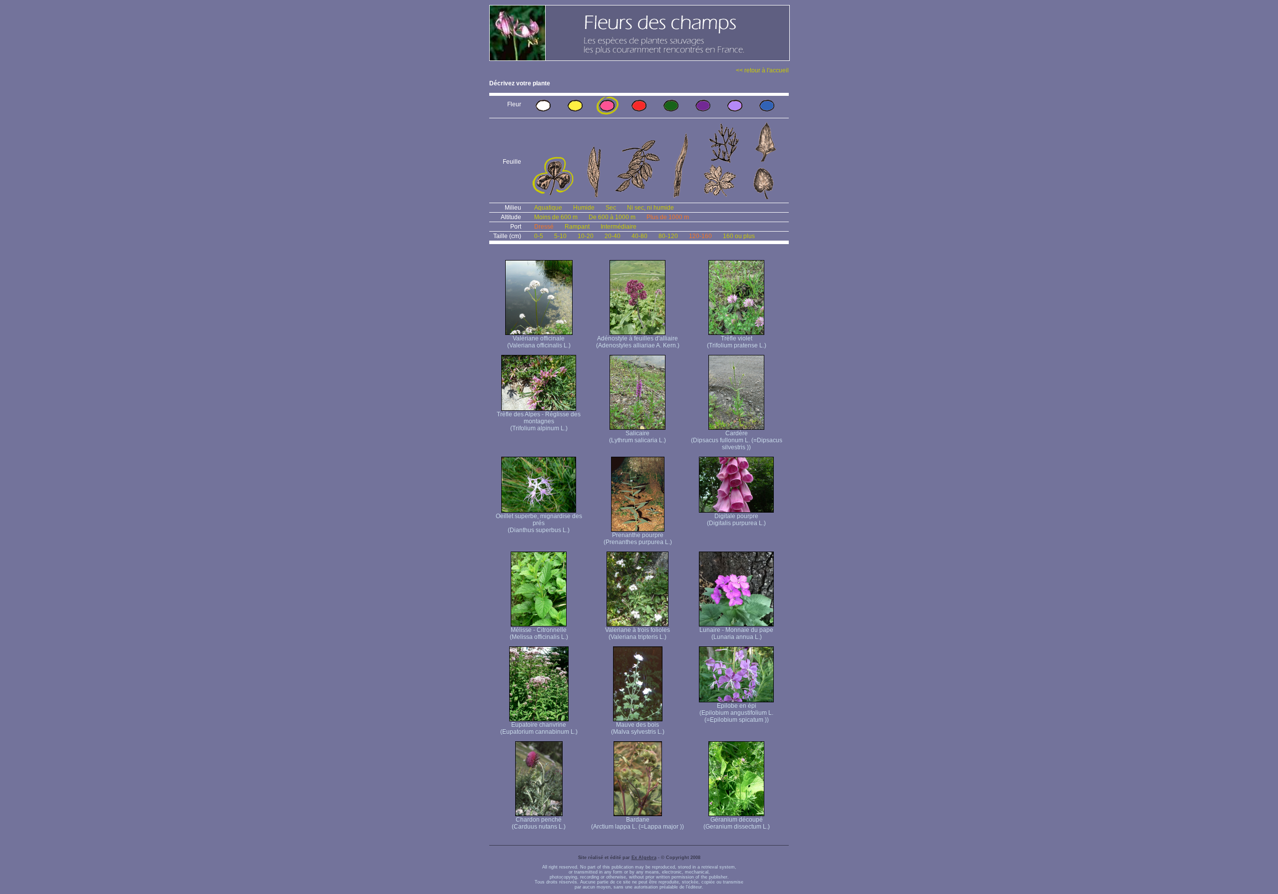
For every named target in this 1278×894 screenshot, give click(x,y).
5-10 (560, 236)
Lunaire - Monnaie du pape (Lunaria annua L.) (736, 633)
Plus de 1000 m (667, 217)
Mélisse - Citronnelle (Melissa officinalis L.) (539, 633)
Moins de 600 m (556, 217)
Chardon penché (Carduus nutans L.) (539, 823)
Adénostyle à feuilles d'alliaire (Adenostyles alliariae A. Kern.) (637, 342)
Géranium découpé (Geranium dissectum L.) (736, 823)
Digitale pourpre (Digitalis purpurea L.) (736, 520)
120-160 (700, 236)
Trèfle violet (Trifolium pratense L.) (736, 342)
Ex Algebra (644, 857)
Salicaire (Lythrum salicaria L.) (637, 437)
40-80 (639, 236)
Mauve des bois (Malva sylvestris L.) (637, 728)
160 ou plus (739, 236)
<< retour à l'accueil (762, 70)
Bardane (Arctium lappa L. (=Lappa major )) (637, 823)
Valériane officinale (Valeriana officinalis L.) (539, 342)
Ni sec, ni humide (650, 207)
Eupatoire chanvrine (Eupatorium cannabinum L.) (539, 728)
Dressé (544, 226)
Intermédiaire (619, 226)
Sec (611, 207)
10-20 (586, 236)
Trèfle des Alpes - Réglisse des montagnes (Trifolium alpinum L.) (539, 421)
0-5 (538, 236)
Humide (584, 207)
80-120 (668, 236)
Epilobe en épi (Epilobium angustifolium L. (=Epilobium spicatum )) (736, 712)
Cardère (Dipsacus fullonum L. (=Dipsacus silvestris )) (736, 440)
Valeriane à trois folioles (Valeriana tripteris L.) (637, 633)
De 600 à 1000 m (612, 217)
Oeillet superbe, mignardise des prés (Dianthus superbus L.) (539, 523)
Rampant (577, 226)
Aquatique (548, 207)
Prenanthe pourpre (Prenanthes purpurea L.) (638, 539)
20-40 (613, 236)
